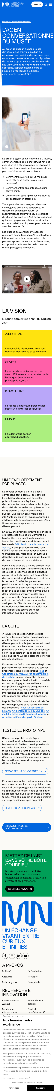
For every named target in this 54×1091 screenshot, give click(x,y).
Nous (41, 671)
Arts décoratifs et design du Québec (22, 717)
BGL (17, 544)
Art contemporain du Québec (28, 711)
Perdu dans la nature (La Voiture (25, 546)
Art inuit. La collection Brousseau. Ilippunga (25, 712)
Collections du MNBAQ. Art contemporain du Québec (25, 675)
